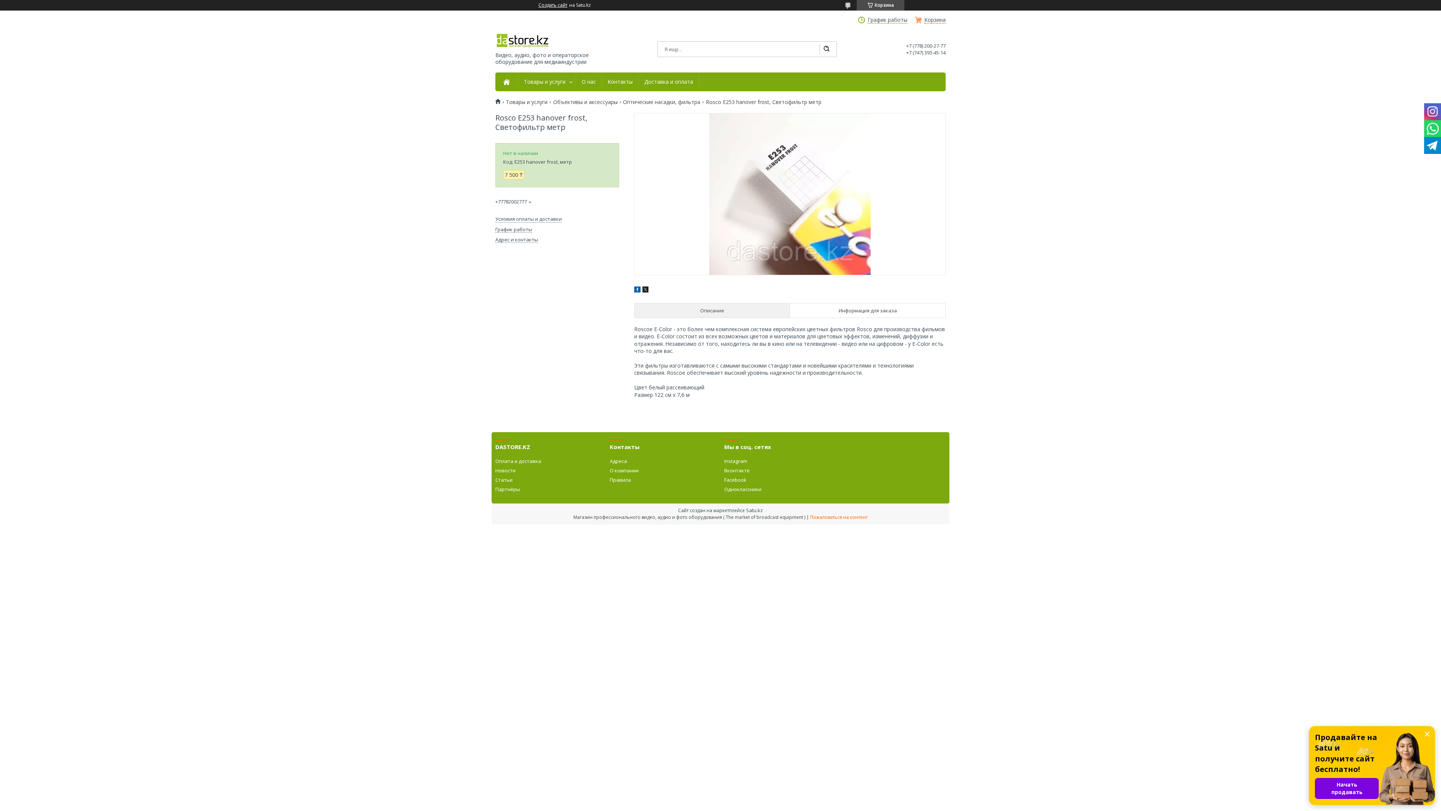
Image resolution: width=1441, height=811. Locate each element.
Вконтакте (737, 470)
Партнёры (507, 489)
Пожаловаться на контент (839, 517)
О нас (589, 81)
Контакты (620, 81)
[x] (645, 290)
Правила (620, 479)
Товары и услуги (545, 81)
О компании (624, 470)
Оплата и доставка (518, 461)
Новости (505, 470)
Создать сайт (552, 5)
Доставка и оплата (668, 81)
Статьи (504, 479)
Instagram (735, 461)
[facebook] (637, 290)
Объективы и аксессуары (585, 102)
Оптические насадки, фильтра (661, 102)
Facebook (735, 479)
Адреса (618, 461)
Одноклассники (742, 489)
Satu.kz (754, 510)
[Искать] (826, 49)
